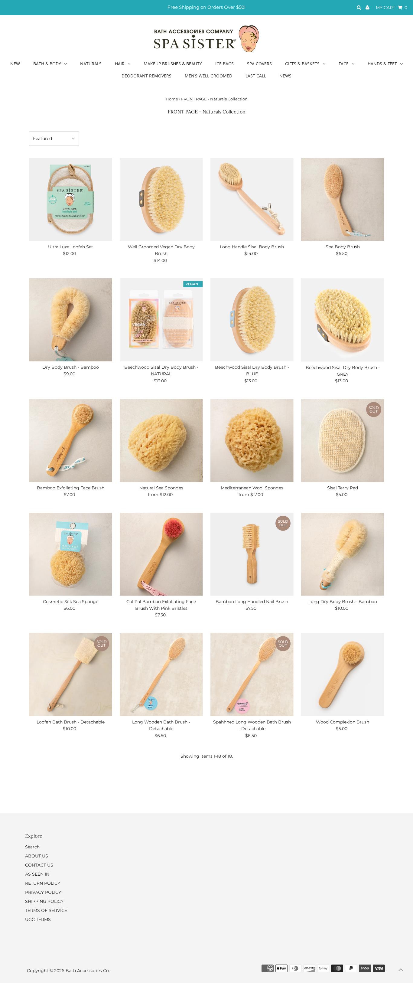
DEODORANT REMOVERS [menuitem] (146, 76)
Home (172, 98)
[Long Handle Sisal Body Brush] (252, 199)
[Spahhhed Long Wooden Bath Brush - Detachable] (252, 674)
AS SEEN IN (37, 874)
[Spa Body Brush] (342, 199)
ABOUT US (36, 856)
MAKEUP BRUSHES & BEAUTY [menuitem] (173, 64)
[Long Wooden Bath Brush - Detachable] (161, 674)
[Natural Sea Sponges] (161, 440)
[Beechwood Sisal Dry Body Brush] (161, 319)
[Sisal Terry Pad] (342, 440)
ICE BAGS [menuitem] (224, 64)
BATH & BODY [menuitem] (47, 64)
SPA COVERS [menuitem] (259, 64)
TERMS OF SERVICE (46, 910)
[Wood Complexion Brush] (342, 674)
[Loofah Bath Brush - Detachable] (70, 674)
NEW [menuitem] (15, 64)
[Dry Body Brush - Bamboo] (70, 319)
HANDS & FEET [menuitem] (382, 64)
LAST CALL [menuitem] (256, 76)
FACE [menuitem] (344, 64)
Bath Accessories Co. (88, 970)
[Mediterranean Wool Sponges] (252, 440)
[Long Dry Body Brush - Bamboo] (342, 554)
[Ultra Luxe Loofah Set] (70, 199)
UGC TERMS (38, 919)
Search (32, 847)
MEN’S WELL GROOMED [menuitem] (208, 76)
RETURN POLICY (42, 883)
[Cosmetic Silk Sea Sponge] (70, 554)
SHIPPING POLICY (44, 901)
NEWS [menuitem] (285, 76)
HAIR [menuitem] (120, 64)
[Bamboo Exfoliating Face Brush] (70, 440)
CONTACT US (39, 865)
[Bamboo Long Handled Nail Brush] (252, 554)
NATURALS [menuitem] (91, 64)
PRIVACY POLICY (43, 892)
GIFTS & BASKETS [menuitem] (302, 64)
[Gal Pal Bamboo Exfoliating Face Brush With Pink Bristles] (161, 554)
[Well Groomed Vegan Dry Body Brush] (161, 199)
